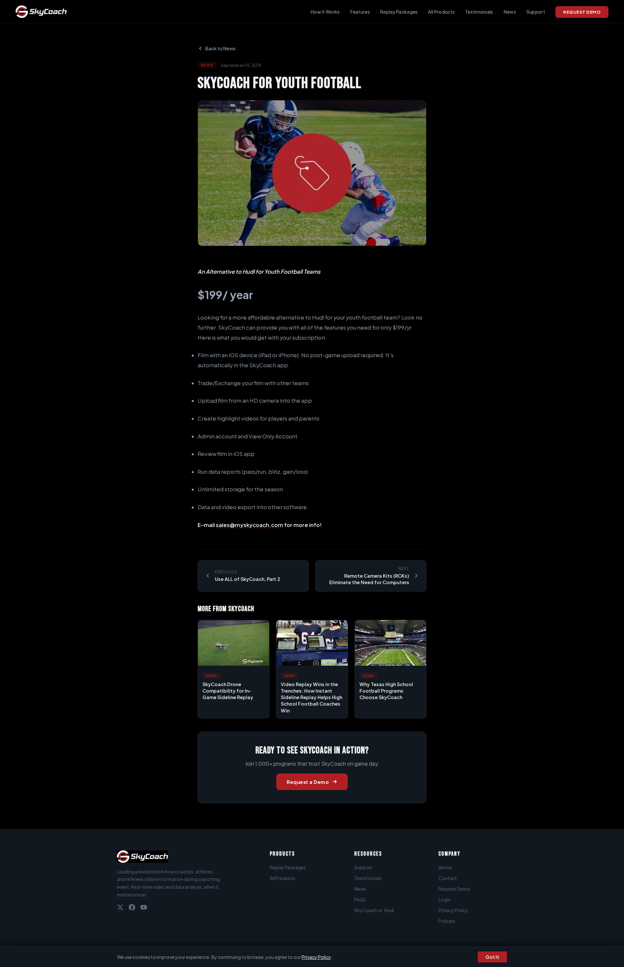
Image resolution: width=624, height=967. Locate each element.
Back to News (220, 48)
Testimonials (479, 12)
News (510, 12)
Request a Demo (308, 782)
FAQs (360, 899)
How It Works (325, 12)
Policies (446, 921)
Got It (492, 957)
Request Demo (582, 12)
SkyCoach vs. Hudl (374, 910)
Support (535, 12)
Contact (447, 878)
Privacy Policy (453, 910)
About (445, 867)
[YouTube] (143, 908)
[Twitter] (120, 908)
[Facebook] (132, 908)
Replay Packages (399, 12)
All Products (441, 12)
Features (360, 12)
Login (444, 899)
